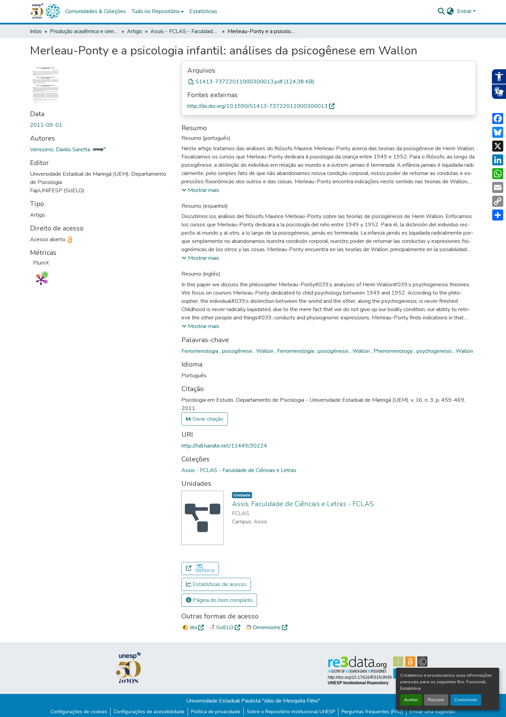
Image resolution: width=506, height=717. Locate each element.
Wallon (265, 351)
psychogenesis (435, 351)
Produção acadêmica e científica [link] (84, 31)
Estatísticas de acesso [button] (218, 584)
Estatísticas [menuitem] (203, 11)
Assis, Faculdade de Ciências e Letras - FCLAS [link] (303, 504)
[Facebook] (498, 118)
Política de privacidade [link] (215, 711)
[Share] (498, 215)
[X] (498, 146)
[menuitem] (157, 11)
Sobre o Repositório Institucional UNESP (291, 711)
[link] (328, 82)
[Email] (498, 187)
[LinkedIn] (498, 160)
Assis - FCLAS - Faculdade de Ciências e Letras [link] (184, 31)
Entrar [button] (465, 11)
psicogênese (238, 351)
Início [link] (36, 31)
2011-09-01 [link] (46, 125)
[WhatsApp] (498, 174)
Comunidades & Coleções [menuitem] (95, 11)
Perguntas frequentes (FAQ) (372, 711)
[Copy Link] (498, 201)
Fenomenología (296, 351)
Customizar (465, 700)
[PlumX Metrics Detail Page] (41, 280)
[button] (52, 11)
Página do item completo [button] (222, 600)
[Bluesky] (498, 132)
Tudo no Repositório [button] (155, 11)
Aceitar (411, 700)
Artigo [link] (134, 31)
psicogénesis (334, 351)
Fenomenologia (200, 351)
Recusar (436, 700)
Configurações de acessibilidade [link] (149, 711)
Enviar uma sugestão (432, 711)
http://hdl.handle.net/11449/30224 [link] (224, 446)
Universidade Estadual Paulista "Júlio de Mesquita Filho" (253, 701)
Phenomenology (393, 351)
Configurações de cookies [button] (79, 711)
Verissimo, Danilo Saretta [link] (61, 149)
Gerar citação (207, 419)
